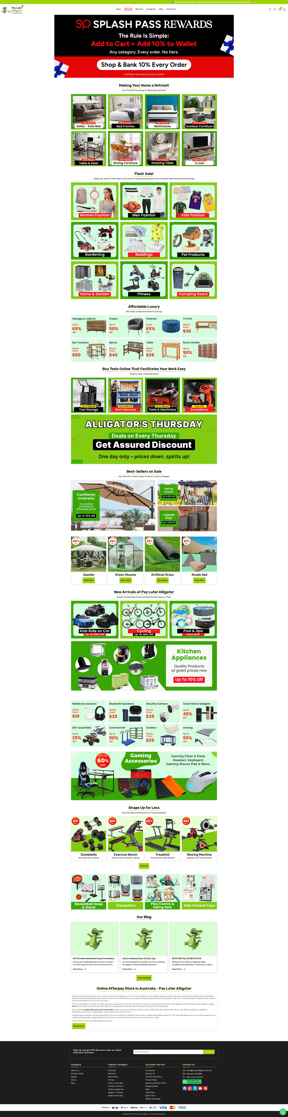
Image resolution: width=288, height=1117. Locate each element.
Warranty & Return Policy (155, 1083)
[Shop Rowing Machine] (199, 834)
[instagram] (190, 1088)
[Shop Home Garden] (162, 554)
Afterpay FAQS (77, 1074)
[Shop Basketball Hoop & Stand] (88, 892)
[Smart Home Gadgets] (199, 711)
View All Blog (144, 978)
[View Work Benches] (125, 395)
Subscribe (209, 1052)
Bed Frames (113, 1077)
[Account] (284, 9)
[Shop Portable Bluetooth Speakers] (125, 711)
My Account (150, 1070)
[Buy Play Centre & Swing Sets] (162, 892)
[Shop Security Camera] (162, 711)
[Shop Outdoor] (162, 735)
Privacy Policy (151, 1080)
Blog (161, 9)
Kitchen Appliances (116, 1089)
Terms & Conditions (153, 1077)
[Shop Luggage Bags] (187, 519)
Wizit (74, 1006)
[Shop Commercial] (125, 735)
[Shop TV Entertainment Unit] (199, 326)
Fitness (111, 1080)
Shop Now (89, 580)
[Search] (270, 9)
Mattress (112, 1074)
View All (144, 866)
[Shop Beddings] (144, 241)
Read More (78, 969)
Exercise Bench (125, 854)
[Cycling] (144, 619)
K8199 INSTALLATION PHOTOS (186, 958)
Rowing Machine (199, 854)
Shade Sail (199, 575)
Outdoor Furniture (115, 1086)
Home (118, 9)
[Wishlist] (275, 9)
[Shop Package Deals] (199, 148)
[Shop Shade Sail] (199, 554)
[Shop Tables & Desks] (88, 148)
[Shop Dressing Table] (162, 148)
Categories (151, 9)
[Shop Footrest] (162, 326)
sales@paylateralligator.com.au (199, 1070)
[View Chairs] (125, 326)
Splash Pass (150, 1096)
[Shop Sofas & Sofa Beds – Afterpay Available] (88, 111)
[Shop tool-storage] (88, 395)
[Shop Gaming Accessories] (144, 776)
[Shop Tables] (162, 350)
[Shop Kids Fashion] (193, 201)
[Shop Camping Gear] (193, 280)
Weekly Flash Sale (115, 1096)
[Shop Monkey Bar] (199, 892)
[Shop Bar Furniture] (88, 350)
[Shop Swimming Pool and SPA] (193, 619)
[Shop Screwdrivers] (199, 395)
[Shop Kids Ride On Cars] (94, 619)
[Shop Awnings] (199, 735)
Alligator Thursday (115, 1092)
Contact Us (171, 9)
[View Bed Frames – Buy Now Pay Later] (125, 111)
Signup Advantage (153, 1099)
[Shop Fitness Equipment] (144, 280)
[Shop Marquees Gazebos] (88, 554)
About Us (139, 9)
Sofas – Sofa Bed (115, 1083)
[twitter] (195, 1088)
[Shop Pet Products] (193, 241)
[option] (144, 46)
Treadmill (162, 854)
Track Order (150, 1092)
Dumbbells (89, 854)
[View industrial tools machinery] (162, 395)
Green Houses (125, 575)
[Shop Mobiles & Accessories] (88, 711)
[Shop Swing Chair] (187, 493)
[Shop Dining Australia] (125, 148)
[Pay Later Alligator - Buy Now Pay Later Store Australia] (12, 9)
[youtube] (200, 1088)
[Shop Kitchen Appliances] (144, 666)
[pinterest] (205, 1088)
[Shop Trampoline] (125, 892)
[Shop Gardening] (94, 241)
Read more (78, 1026)
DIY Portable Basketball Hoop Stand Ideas (93, 958)
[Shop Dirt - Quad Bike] (88, 735)
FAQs (147, 1089)
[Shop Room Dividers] (199, 350)
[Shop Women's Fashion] (94, 201)
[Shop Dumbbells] (88, 834)
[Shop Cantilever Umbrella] (113, 505)
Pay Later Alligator (142, 1114)
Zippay (74, 1077)
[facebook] (184, 1088)
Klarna (73, 1080)
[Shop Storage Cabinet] (88, 326)
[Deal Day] (144, 439)
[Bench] (125, 350)
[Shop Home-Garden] (94, 280)
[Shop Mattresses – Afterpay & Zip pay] (162, 111)
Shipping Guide (151, 1086)
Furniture (112, 1070)
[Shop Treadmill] (162, 834)
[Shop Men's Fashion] (144, 201)
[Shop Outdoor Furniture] (199, 111)
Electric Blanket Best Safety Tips (139, 958)
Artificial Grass (162, 575)
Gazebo (88, 575)
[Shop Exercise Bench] (125, 834)
